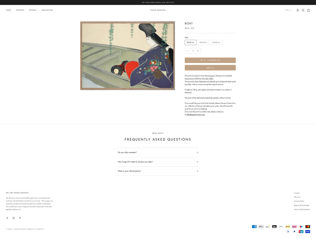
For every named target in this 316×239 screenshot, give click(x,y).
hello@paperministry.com (196, 114)
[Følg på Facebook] (7, 218)
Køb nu (210, 68)
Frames (32, 10)
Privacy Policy (299, 201)
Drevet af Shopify (36, 229)
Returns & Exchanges (301, 205)
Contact (297, 193)
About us (297, 197)
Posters (20, 10)
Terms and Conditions (302, 209)
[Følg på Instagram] (13, 218)
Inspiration (47, 10)
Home (8, 10)
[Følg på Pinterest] (20, 218)
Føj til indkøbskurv (210, 60)
